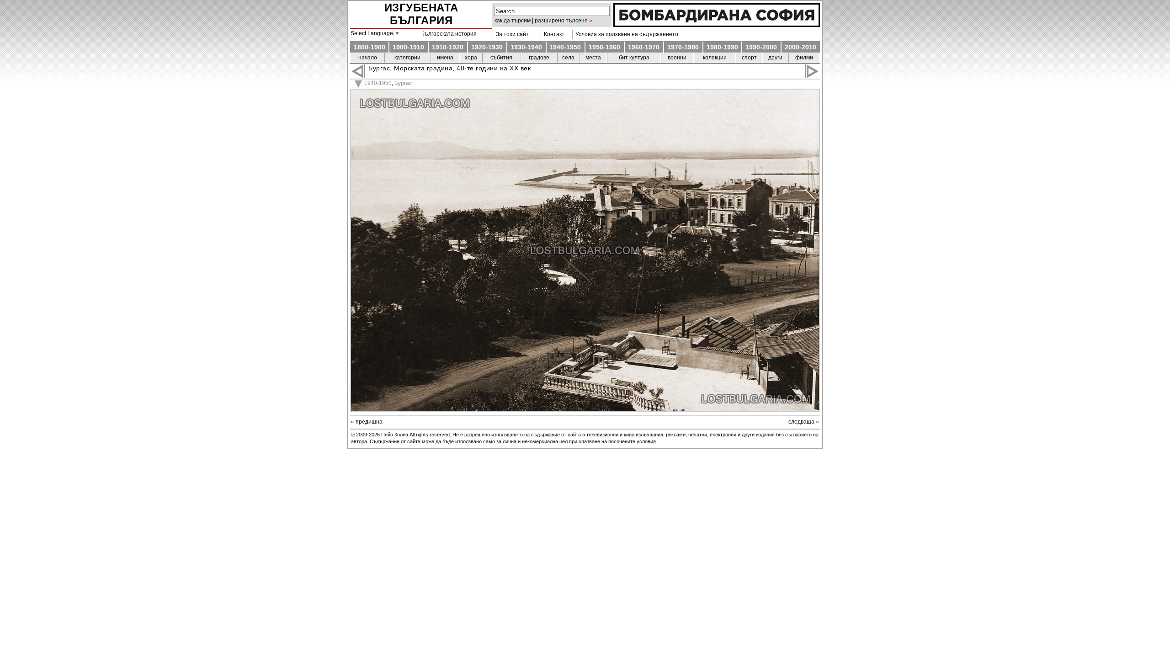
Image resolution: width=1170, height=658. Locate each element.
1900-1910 (408, 47)
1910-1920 (447, 47)
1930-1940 (526, 47)
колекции (715, 57)
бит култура (634, 57)
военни (677, 57)
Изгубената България (421, 14)
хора (471, 57)
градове (539, 57)
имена (445, 57)
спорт (749, 57)
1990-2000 (761, 47)
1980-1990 (722, 47)
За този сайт (511, 34)
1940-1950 (565, 47)
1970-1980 (683, 47)
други (775, 57)
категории (407, 57)
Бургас (403, 83)
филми (804, 57)
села (568, 57)
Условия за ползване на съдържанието (625, 34)
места (593, 57)
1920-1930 (487, 47)
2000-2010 (800, 47)
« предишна (367, 422)
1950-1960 (604, 47)
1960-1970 (643, 47)
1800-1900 (369, 47)
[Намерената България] (716, 24)
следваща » (803, 422)
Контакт (552, 34)
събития (501, 57)
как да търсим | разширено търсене (541, 20)
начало (367, 57)
